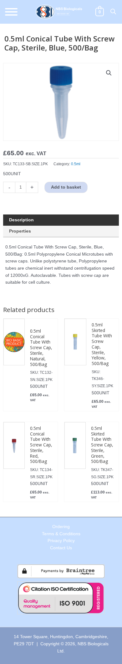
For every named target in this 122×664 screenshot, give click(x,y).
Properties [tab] (20, 231)
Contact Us (61, 548)
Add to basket (66, 187)
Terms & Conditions (61, 534)
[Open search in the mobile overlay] (113, 11)
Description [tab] (21, 220)
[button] (108, 73)
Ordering (61, 526)
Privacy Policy (61, 540)
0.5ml (75, 164)
